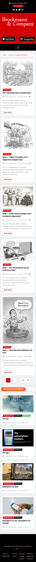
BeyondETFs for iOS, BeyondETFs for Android (16, 522)
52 (23, 380)
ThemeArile (21, 549)
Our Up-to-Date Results (21, 556)
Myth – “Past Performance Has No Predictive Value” (15, 269)
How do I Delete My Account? (30, 556)
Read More (7, 112)
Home (4, 55)
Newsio (13, 549)
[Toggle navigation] (18, 47)
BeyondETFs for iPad (10, 486)
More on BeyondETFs (6, 555)
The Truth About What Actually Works (16, 93)
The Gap (5, 418)
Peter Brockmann (11, 97)
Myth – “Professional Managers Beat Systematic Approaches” (16, 215)
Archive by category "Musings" (18, 55)
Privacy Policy (14, 555)
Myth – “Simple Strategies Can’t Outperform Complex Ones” (15, 158)
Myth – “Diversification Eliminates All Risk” (17, 351)
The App (5, 452)
